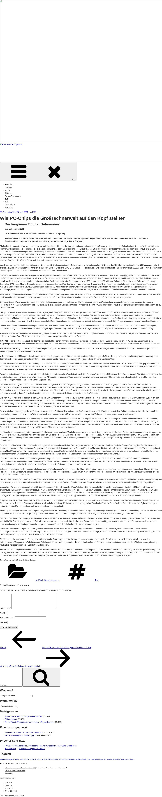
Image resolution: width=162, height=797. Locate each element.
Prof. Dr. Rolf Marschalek (15, 746)
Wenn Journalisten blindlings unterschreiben (23, 716)
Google (84, 759)
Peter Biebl (9, 773)
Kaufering (54, 759)
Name (3, 613)
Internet (22, 759)
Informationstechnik (45, 759)
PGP (6, 202)
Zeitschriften (62, 759)
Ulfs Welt (8, 187)
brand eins (9, 184)
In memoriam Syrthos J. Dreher (32, 749)
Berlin (119, 759)
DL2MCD (8, 782)
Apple (122, 759)
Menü (74, 180)
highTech (39, 580)
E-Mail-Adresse (7, 618)
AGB (6, 199)
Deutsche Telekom (129, 759)
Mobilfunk (115, 759)
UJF (34, 212)
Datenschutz (10, 204)
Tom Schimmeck (11, 791)
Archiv (7, 190)
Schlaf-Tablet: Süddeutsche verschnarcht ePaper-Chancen (29, 722)
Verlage (36, 759)
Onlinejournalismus (76, 759)
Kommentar (5, 608)
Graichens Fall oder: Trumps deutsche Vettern (24, 733)
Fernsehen (110, 759)
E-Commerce (100, 759)
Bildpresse (9, 193)
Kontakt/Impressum (13, 196)
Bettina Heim (10, 749)
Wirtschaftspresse (51, 580)
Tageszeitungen (14, 759)
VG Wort (68, 759)
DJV (58, 759)
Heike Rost (9, 785)
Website (3, 622)
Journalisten (4, 759)
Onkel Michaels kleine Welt (15, 771)
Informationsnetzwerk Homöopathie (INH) (20, 768)
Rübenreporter (11, 719)
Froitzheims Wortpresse (34, 151)
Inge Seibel (9, 788)
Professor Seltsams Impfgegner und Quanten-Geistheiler (52, 746)
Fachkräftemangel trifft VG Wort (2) (19, 735)
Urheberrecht (29, 759)
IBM (96, 580)
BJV (105, 759)
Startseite (8, 207)
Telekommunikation (91, 759)
